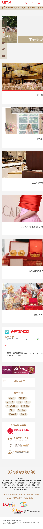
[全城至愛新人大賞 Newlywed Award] (18, 445)
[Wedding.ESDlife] (6, 2)
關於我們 (9, 522)
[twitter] (3, 49)
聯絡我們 (33, 522)
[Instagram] (3, 29)
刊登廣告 (14, 522)
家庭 (36, 494)
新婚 (20, 494)
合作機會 (19, 522)
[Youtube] (3, 56)
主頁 (4, 522)
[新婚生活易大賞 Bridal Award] (18, 439)
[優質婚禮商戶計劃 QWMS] (18, 431)
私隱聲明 (9, 523)
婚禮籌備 (31, 8)
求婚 (23, 8)
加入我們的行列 (26, 522)
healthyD (10, 498)
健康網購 (18, 498)
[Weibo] (3, 36)
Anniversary (28, 494)
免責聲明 (24, 489)
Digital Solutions (29, 498)
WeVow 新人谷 (12, 8)
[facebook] (3, 23)
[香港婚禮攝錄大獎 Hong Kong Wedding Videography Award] (18, 452)
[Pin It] (3, 42)
